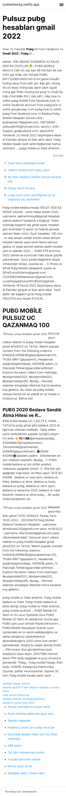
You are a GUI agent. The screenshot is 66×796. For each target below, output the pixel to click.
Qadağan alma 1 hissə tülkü (26, 773)
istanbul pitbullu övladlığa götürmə (24, 698)
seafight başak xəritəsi (16, 683)
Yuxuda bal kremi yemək (24, 759)
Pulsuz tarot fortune (21, 188)
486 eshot (15, 745)
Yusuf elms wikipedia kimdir (26, 163)
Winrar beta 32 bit (20, 766)
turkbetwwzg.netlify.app (21, 4)
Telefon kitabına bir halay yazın (29, 170)
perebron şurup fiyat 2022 (19, 702)
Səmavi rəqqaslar (19, 720)
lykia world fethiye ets (16, 695)
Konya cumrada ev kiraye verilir (29, 706)
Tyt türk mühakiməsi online (26, 752)
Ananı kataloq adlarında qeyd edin (31, 713)
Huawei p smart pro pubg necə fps (31, 727)
